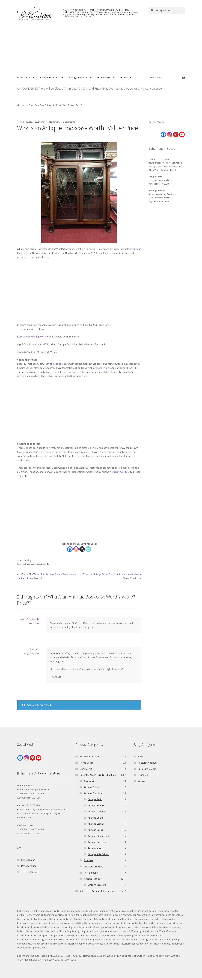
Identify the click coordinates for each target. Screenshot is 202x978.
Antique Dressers (97, 842)
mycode (45, 563)
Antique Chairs (95, 817)
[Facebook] (70, 549)
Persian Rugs (91, 872)
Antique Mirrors (96, 848)
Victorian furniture (120, 471)
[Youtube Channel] (182, 134)
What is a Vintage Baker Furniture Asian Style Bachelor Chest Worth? (111, 576)
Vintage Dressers (97, 884)
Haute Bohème (53, 121)
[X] (82, 549)
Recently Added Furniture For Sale (98, 774)
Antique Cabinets (97, 811)
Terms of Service (30, 872)
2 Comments (69, 121)
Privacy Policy (28, 865)
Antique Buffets (96, 805)
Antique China (91, 787)
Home (123, 77)
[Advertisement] (101, 48)
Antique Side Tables (98, 854)
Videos (141, 781)
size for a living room (104, 367)
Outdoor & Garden (93, 866)
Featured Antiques (147, 762)
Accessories (90, 781)
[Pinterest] (175, 134)
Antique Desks (95, 829)
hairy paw (29, 375)
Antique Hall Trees (89, 756)
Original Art (86, 768)
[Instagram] (76, 549)
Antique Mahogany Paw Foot (38, 336)
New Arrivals (23, 77)
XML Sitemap (28, 859)
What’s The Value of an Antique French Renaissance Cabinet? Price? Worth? (46, 576)
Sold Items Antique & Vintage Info (98, 891)
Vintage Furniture (78, 77)
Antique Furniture (49, 77)
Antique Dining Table (99, 836)
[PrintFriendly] (88, 549)
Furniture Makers (147, 768)
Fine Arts (88, 860)
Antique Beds (95, 799)
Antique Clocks (96, 823)
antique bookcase (59, 363)
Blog (31, 105)
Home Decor (104, 77)
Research (143, 774)
